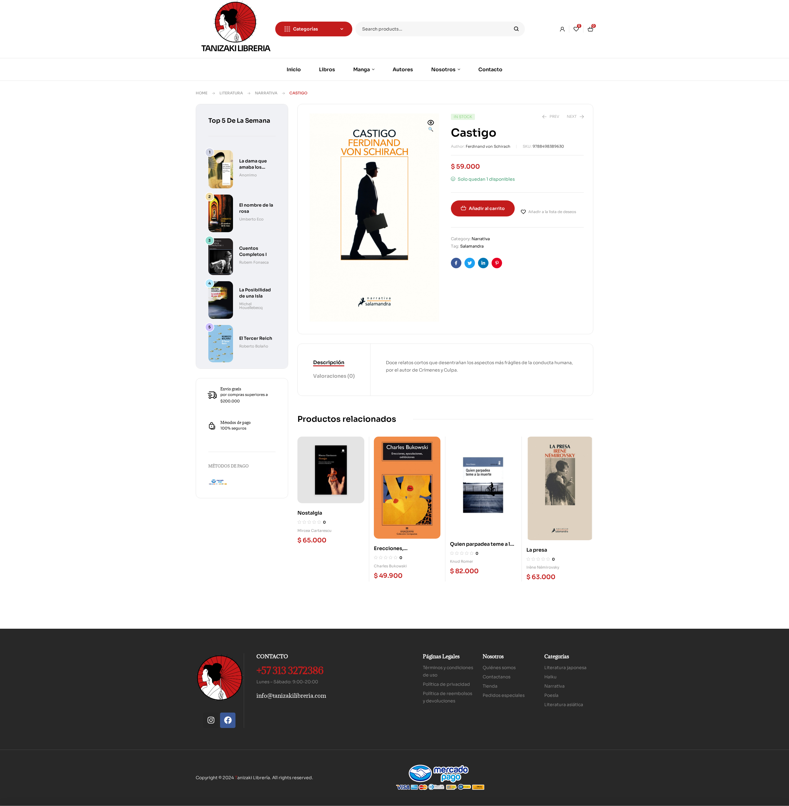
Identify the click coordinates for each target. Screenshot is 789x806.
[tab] (334, 363)
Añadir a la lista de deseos (552, 211)
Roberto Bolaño (253, 346)
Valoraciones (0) (334, 376)
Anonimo (248, 175)
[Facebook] (227, 720)
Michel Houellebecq (251, 306)
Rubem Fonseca (254, 262)
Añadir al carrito (487, 208)
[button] (430, 126)
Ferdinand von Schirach (488, 146)
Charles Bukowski (390, 566)
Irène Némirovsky (542, 567)
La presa (536, 550)
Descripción (328, 362)
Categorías (556, 656)
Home (201, 93)
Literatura (231, 93)
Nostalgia (309, 513)
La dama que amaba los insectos (253, 167)
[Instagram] (211, 720)
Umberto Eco (251, 219)
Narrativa (266, 93)
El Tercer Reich (255, 338)
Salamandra (472, 246)
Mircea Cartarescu (314, 530)
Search (516, 29)
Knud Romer (461, 561)
